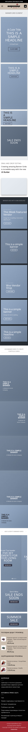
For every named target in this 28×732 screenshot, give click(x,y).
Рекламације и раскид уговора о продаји (11, 717)
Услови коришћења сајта (14, 723)
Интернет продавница (8, 704)
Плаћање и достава (7, 707)
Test (2, 698)
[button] (2, 6)
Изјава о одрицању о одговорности (12, 701)
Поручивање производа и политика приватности (13, 711)
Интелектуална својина (14, 725)
